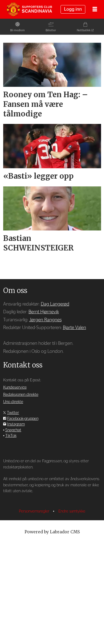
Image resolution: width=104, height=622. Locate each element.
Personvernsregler (34, 511)
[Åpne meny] (95, 9)
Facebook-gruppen (22, 419)
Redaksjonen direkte (20, 395)
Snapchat (13, 430)
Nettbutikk (84, 30)
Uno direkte (13, 402)
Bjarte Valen (74, 327)
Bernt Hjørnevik (44, 312)
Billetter (51, 30)
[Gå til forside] (29, 9)
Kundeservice (15, 387)
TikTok (11, 436)
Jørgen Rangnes (45, 320)
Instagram (16, 424)
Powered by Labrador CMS (52, 531)
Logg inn (73, 9)
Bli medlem (17, 30)
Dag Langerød (55, 304)
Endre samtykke (71, 511)
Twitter (13, 413)
